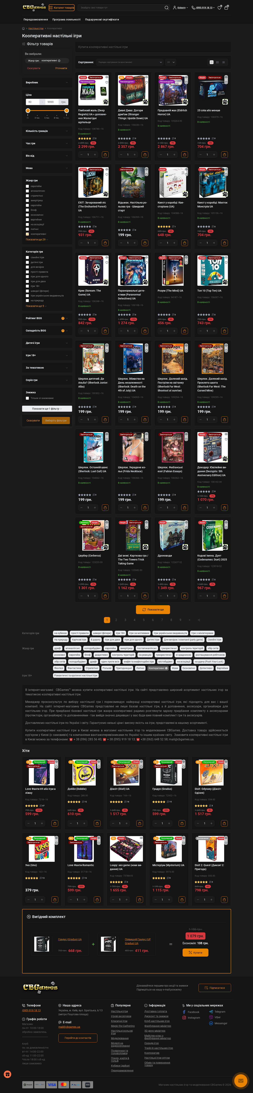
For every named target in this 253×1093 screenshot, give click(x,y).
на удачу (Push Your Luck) (209, 661)
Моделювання (120, 1038)
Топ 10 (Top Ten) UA (209, 290)
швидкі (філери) (102, 633)
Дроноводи (165, 555)
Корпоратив (151, 1052)
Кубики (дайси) (120, 1065)
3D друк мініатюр (154, 1030)
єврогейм (110, 648)
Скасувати (33, 68)
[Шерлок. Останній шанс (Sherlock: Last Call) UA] (93, 447)
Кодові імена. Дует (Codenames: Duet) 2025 (212, 557)
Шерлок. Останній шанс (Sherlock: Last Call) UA (93, 469)
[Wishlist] (106, 82)
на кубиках (60, 633)
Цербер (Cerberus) (89, 555)
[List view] (217, 62)
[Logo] (34, 7)
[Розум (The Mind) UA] (173, 270)
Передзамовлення (36, 19)
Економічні (189, 668)
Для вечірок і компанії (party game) (183, 639)
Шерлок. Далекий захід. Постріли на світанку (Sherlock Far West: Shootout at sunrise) (173, 384)
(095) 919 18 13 (31, 1010)
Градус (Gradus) (162, 788)
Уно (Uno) (31, 865)
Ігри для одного (133, 639)
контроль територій (192, 648)
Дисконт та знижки (156, 1016)
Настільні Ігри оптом (157, 1057)
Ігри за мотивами (139, 633)
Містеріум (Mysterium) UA (168, 865)
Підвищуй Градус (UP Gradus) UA (138, 941)
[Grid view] (211, 62)
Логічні (140, 668)
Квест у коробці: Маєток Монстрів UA (212, 204)
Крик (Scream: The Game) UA (89, 292)
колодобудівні (92, 648)
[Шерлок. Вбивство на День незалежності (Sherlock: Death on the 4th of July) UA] (133, 358)
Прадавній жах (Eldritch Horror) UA (172, 112)
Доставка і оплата (155, 1011)
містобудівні (165, 661)
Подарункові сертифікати (102, 19)
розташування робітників (210, 654)
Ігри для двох (112, 639)
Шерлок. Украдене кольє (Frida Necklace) (132, 469)
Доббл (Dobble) (77, 788)
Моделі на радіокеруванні (120, 1044)
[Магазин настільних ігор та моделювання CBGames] (73, 988)
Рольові (107, 668)
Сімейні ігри (214, 639)
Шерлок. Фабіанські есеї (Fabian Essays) (170, 469)
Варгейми (222, 668)
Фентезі (58, 668)
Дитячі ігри (153, 639)
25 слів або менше (208, 110)
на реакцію (145, 654)
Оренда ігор (151, 1043)
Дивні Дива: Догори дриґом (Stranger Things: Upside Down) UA (133, 114)
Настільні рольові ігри (122, 1032)
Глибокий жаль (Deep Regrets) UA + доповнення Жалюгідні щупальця (92, 116)
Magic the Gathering (123, 1025)
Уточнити (61, 68)
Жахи (175, 668)
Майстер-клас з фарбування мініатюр (157, 1037)
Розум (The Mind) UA (170, 290)
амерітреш (126, 648)
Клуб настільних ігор (157, 1021)
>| (199, 620)
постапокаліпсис (147, 648)
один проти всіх (110, 661)
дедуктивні (101, 654)
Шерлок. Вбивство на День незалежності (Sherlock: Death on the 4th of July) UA (132, 384)
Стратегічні (92, 668)
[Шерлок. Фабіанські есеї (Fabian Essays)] (173, 447)
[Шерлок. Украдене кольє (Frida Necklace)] (133, 447)
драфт (57, 648)
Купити (197, 952)
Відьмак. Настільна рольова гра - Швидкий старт (132, 206)
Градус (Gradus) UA (70, 939)
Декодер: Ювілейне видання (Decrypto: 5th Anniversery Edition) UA (212, 471)
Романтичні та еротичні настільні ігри (75, 675)
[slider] (28, 110)
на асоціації (183, 661)
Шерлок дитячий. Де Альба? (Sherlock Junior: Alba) (93, 382)
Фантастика (74, 668)
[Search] (167, 8)
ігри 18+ (120, 633)
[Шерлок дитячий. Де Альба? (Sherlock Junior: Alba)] (93, 358)
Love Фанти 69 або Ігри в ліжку (40, 790)
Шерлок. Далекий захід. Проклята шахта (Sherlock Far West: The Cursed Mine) (212, 384)
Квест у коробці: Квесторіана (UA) (171, 204)
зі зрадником (183, 654)
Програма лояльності (66, 19)
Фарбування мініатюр (157, 1025)
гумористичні (169, 648)
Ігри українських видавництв (170, 633)
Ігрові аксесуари (121, 1016)
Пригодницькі (124, 668)
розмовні (59, 654)
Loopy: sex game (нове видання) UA (126, 867)
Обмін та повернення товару (157, 1064)
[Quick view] (106, 77)
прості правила (80, 633)
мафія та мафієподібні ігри (139, 661)
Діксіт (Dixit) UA (119, 788)
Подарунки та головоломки (119, 1052)
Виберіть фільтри (55, 420)
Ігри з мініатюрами (202, 633)
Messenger (221, 1023)
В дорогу (95, 639)
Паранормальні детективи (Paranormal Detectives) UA (131, 294)
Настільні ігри (35, 28)
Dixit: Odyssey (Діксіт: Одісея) (208, 790)
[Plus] (95, 155)
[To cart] (105, 154)
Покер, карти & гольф (120, 1059)
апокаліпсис (73, 648)
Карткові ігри (79, 639)
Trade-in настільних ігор (158, 1048)
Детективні (206, 668)
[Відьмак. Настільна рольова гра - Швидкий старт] (133, 182)
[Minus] (81, 155)
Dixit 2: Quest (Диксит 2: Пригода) (209, 867)
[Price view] (223, 62)
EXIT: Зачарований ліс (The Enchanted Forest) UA (92, 206)
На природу (60, 639)
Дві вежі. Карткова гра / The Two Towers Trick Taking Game (133, 559)
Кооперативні (156, 668)
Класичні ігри (119, 1021)
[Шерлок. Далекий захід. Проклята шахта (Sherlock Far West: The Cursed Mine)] (212, 358)
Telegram (220, 1011)
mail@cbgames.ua (69, 1026)
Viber (218, 1017)
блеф (87, 654)
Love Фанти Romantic (81, 865)
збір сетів (213, 648)
